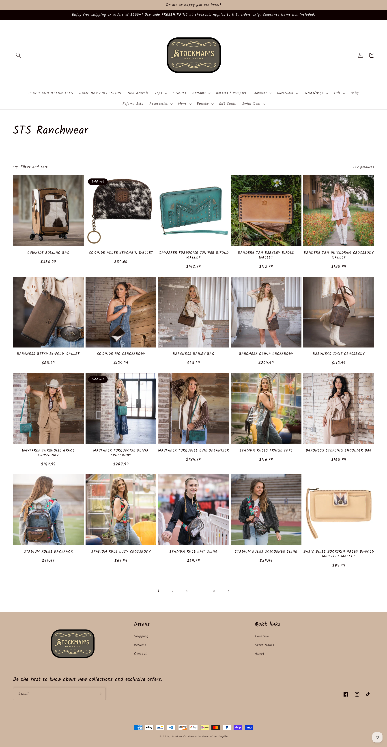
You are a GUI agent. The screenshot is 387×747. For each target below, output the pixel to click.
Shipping (141, 636)
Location (262, 636)
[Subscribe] (99, 694)
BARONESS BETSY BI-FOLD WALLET (48, 354)
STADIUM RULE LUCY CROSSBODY (120, 551)
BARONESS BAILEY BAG (193, 354)
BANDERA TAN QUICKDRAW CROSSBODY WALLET (339, 255)
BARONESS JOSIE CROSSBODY (339, 354)
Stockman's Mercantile (186, 737)
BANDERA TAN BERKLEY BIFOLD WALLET (266, 255)
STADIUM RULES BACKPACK (48, 551)
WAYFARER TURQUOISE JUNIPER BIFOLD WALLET (194, 255)
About (259, 654)
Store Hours (264, 645)
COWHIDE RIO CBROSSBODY (121, 354)
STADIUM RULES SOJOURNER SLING (266, 551)
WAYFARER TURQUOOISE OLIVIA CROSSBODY (121, 453)
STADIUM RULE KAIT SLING (193, 551)
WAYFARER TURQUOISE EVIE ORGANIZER (193, 450)
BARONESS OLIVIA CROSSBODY (266, 354)
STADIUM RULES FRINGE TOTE (266, 450)
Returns (140, 645)
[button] (18, 55)
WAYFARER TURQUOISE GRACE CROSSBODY (48, 453)
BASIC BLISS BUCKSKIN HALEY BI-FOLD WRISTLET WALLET (338, 554)
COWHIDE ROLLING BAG (48, 253)
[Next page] (228, 591)
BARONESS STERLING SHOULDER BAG (339, 450)
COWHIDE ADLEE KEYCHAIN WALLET (121, 253)
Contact (140, 654)
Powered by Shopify (215, 737)
